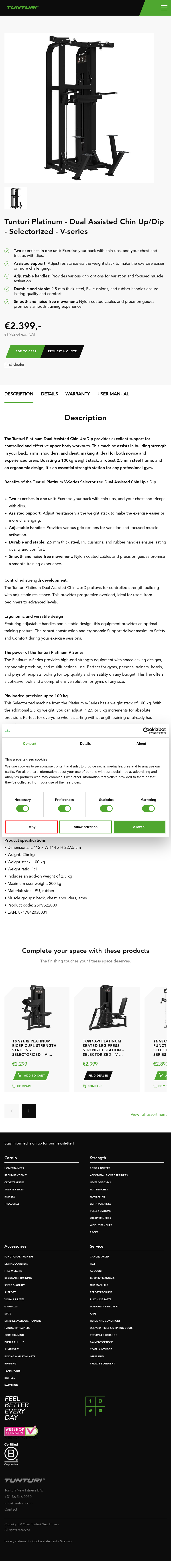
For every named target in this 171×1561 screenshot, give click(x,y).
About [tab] (141, 743)
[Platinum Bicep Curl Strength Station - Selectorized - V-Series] (36, 1005)
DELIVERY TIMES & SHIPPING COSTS (111, 1328)
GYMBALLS (11, 1307)
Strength (98, 1158)
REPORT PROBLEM (101, 1292)
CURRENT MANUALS (102, 1278)
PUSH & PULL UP (14, 1342)
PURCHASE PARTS (100, 1299)
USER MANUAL (113, 394)
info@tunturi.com (18, 1503)
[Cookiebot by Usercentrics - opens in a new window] (146, 730)
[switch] (64, 808)
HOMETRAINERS (14, 1168)
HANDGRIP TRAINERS (17, 1328)
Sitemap (66, 1541)
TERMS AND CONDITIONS (105, 1321)
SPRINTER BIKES (14, 1190)
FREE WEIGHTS (13, 1271)
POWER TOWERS (100, 1168)
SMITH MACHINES (100, 1204)
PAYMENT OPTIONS (101, 1342)
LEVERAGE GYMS (100, 1183)
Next (29, 1111)
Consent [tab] (29, 743)
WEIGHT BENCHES (101, 1225)
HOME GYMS (97, 1197)
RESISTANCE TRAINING (18, 1278)
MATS (7, 1314)
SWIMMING (11, 1385)
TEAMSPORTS (12, 1371)
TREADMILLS (11, 1204)
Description (18, 394)
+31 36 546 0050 (18, 1497)
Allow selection (86, 827)
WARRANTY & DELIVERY (104, 1307)
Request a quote (62, 351)
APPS (93, 1314)
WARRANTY (77, 394)
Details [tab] (85, 743)
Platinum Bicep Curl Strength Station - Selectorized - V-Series (34, 1048)
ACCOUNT (96, 1271)
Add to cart (26, 351)
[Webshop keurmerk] (85, 1432)
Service (96, 1247)
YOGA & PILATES (14, 1299)
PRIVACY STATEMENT (102, 1364)
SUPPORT (10, 1292)
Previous (11, 1111)
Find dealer (14, 365)
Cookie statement (44, 1541)
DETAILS (49, 394)
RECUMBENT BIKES (15, 1175)
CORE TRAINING (14, 1335)
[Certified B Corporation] (85, 1454)
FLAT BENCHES (99, 1190)
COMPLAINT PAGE (101, 1349)
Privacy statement (16, 1541)
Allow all (139, 827)
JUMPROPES (11, 1349)
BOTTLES (9, 1378)
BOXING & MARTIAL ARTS (19, 1357)
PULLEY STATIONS (100, 1211)
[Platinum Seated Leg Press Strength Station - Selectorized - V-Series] (107, 1005)
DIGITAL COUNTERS (16, 1264)
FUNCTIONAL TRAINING (18, 1257)
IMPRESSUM (97, 1357)
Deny (31, 827)
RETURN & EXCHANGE (103, 1335)
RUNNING (10, 1364)
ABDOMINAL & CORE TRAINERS (109, 1175)
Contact (10, 1510)
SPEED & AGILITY (14, 1285)
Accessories (15, 1247)
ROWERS (9, 1197)
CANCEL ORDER (99, 1257)
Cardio (10, 1158)
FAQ (92, 1264)
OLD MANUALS (99, 1285)
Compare (24, 1086)
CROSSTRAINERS (14, 1183)
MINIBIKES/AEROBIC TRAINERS (22, 1321)
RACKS (94, 1232)
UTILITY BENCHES (100, 1218)
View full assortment (149, 1115)
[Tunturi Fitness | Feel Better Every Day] (23, 6)
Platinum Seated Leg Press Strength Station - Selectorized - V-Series (103, 1048)
